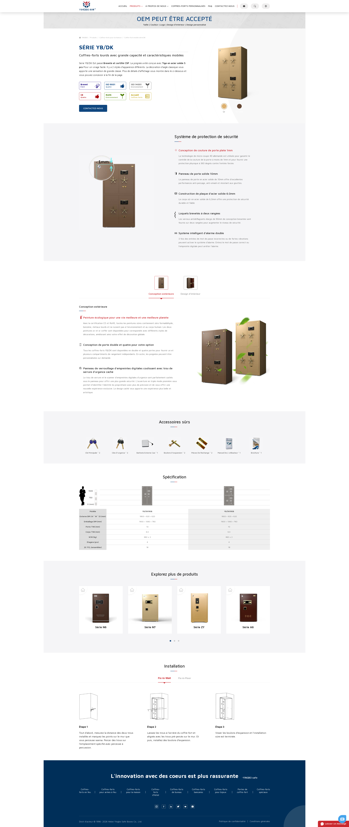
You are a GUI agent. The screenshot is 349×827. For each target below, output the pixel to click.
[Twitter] (178, 806)
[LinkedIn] (171, 806)
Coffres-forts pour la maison (110, 37)
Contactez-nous (93, 108)
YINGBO (85, 37)
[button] (170, 641)
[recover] (342, 822)
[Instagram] (156, 806)
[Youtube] (185, 806)
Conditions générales (260, 821)
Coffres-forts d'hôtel (155, 792)
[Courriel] (192, 806)
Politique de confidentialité (232, 821)
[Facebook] (164, 806)
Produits (93, 37)
